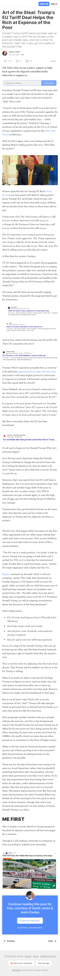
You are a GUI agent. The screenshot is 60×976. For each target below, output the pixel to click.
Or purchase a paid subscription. (30, 927)
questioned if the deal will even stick (37, 371)
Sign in (54, 4)
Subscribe (43, 4)
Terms (36, 956)
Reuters (6, 574)
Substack (16, 970)
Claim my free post (30, 920)
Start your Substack (22, 963)
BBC (47, 568)
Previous (11, 941)
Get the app (43, 963)
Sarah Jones (14, 52)
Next (50, 941)
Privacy (28, 956)
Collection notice (48, 956)
